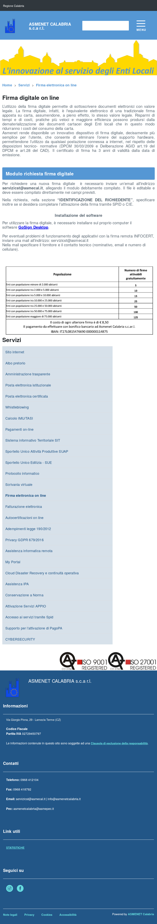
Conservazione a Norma (24, 594)
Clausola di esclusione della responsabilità (119, 743)
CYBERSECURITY (20, 639)
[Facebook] (20, 889)
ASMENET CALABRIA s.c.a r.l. (50, 26)
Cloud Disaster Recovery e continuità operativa (42, 572)
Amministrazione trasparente (27, 373)
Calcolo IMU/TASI (19, 418)
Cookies (46, 915)
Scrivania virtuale (18, 484)
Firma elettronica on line (56, 85)
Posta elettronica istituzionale (28, 384)
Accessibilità (67, 915)
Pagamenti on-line (19, 429)
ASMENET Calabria (141, 914)
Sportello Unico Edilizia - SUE (28, 462)
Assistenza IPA (17, 583)
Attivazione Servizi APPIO (25, 605)
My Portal (12, 561)
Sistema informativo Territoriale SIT (32, 440)
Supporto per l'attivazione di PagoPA (33, 627)
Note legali (10, 915)
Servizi (24, 85)
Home (7, 85)
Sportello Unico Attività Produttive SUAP (36, 451)
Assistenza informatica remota (28, 550)
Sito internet (14, 351)
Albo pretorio (15, 362)
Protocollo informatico (22, 473)
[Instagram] (9, 889)
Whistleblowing (17, 406)
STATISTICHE (15, 847)
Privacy (29, 915)
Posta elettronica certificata (26, 396)
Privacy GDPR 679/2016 (24, 539)
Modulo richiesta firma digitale (40, 173)
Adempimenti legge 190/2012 (28, 528)
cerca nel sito (93, 25)
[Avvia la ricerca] (124, 25)
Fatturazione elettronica (23, 506)
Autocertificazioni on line (24, 517)
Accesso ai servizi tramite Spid (29, 616)
